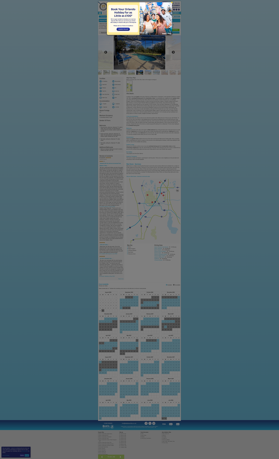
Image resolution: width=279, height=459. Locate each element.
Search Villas (123, 29)
